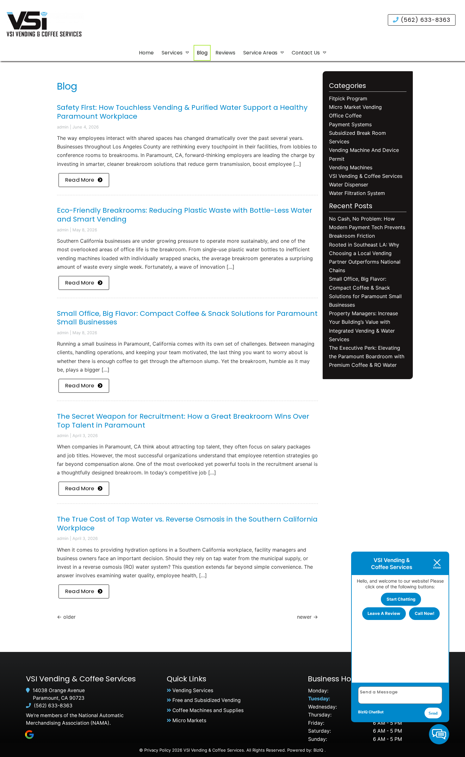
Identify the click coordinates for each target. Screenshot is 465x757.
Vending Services (192, 690)
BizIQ (318, 750)
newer (307, 617)
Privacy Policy (157, 750)
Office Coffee (345, 115)
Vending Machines (350, 167)
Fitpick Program (348, 98)
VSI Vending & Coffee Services (365, 176)
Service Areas (260, 52)
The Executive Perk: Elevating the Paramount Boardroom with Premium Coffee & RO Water (366, 356)
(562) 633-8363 (424, 20)
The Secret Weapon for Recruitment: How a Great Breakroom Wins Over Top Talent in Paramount (183, 420)
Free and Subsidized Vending (206, 700)
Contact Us (306, 52)
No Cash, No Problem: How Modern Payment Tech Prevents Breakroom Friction (367, 227)
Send (433, 713)
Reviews (225, 52)
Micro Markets (189, 720)
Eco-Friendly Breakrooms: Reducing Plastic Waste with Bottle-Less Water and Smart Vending (184, 214)
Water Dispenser (348, 184)
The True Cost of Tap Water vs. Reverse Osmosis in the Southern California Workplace (187, 523)
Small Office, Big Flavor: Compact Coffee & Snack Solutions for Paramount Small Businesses (187, 318)
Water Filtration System (357, 193)
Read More (80, 180)
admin (63, 126)
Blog (202, 52)
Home (146, 52)
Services (172, 52)
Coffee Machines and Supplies (208, 710)
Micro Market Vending (355, 107)
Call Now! (424, 613)
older (66, 617)
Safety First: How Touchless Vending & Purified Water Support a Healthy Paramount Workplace (182, 112)
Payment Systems (350, 124)
